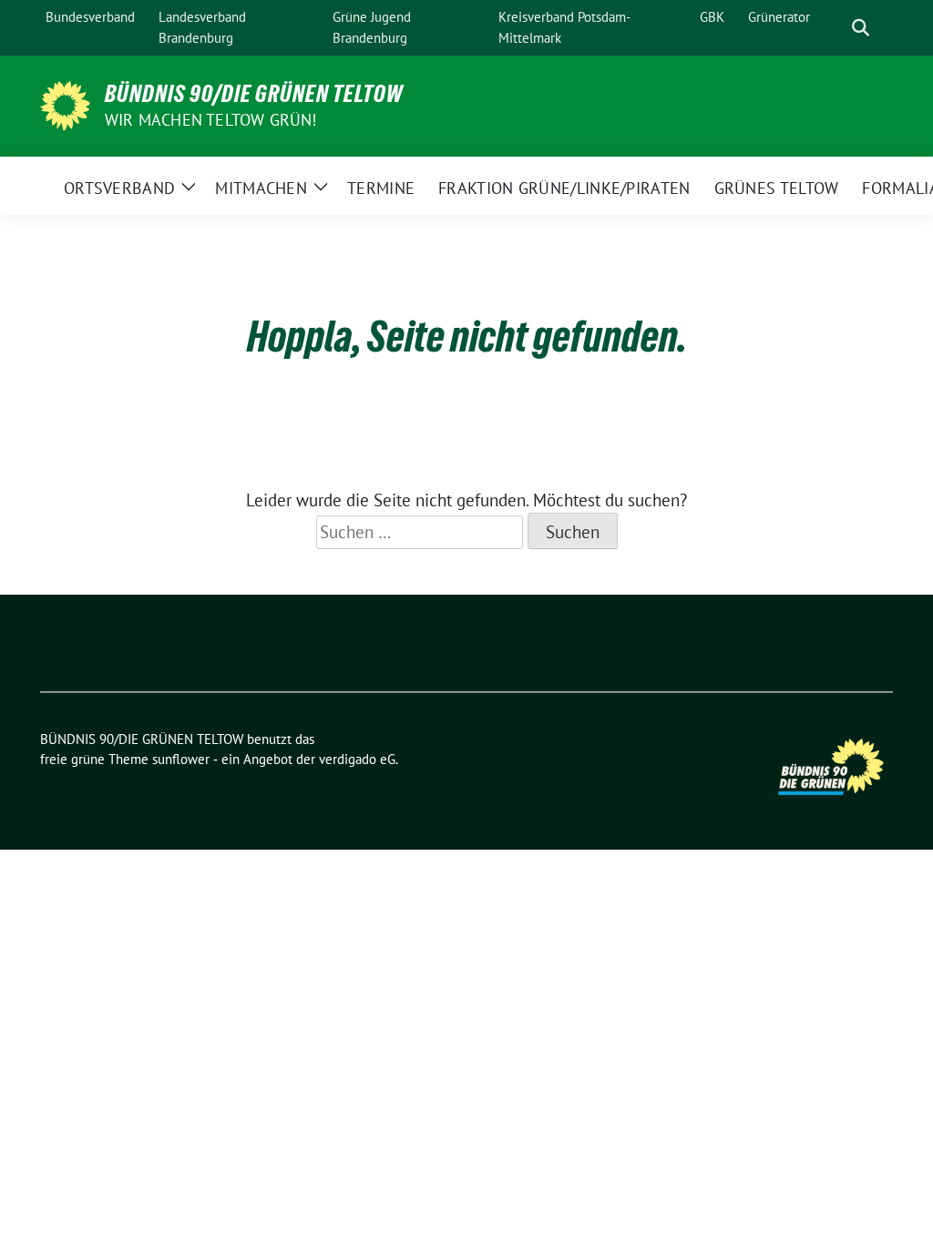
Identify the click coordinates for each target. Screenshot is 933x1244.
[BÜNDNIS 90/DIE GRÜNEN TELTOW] (65, 104)
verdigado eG (357, 759)
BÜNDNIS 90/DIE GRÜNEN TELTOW (254, 93)
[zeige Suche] (860, 28)
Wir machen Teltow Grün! (211, 119)
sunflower (181, 759)
